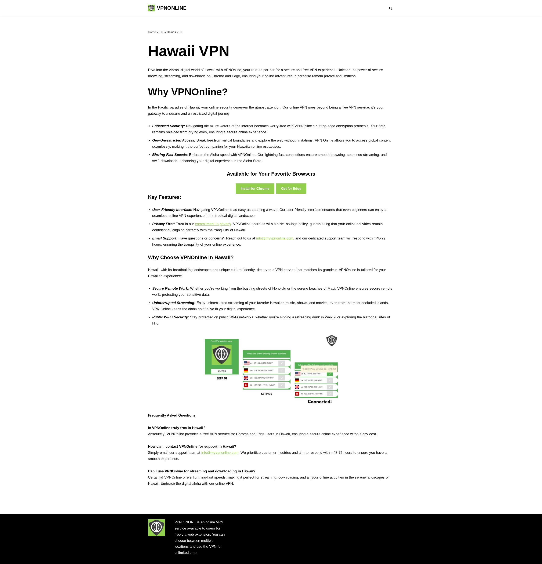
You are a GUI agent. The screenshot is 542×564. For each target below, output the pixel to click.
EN (161, 32)
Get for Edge (291, 188)
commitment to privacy (213, 224)
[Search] (390, 8)
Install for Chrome (255, 188)
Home (152, 32)
